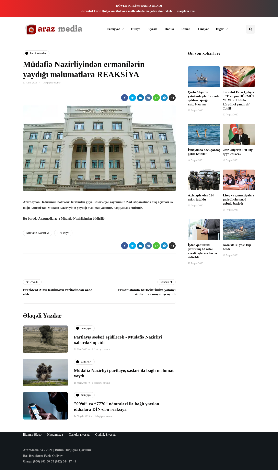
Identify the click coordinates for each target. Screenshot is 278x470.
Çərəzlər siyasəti (79, 434)
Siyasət (152, 29)
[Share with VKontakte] (148, 97)
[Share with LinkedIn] (140, 97)
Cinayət (203, 29)
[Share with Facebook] (124, 97)
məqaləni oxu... (187, 11)
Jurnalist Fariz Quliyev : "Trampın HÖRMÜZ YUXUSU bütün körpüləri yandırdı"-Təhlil (239, 100)
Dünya (135, 29)
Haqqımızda (55, 434)
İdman (185, 29)
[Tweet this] (132, 97)
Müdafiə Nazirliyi (37, 232)
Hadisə (169, 29)
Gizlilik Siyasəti (105, 434)
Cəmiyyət (113, 29)
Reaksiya (63, 232)
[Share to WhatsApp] (156, 97)
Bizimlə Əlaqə (32, 434)
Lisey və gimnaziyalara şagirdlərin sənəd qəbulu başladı (238, 199)
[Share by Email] (172, 97)
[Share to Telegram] (164, 97)
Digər (220, 29)
